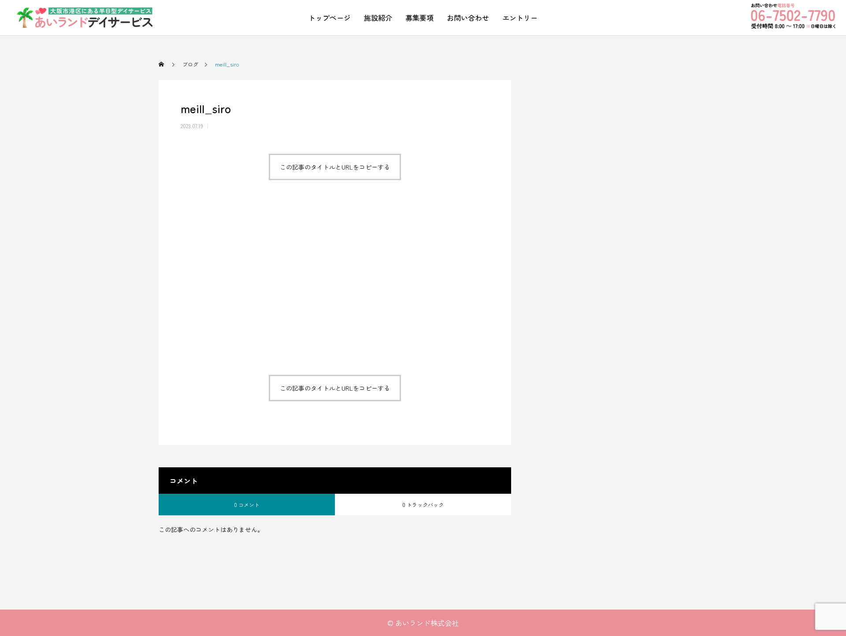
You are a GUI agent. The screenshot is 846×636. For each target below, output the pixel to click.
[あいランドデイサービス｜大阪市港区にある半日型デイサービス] (85, 18)
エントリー (520, 17)
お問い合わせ (468, 17)
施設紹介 (378, 17)
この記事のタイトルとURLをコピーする (335, 167)
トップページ (329, 17)
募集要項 (419, 17)
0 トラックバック (423, 504)
